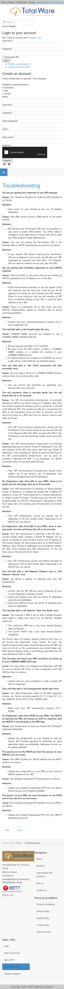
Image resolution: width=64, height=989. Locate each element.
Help (6, 946)
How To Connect (12, 952)
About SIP (9, 959)
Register (7, 160)
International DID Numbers (44, 874)
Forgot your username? (19, 66)
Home (19, 842)
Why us (39, 883)
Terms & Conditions (45, 904)
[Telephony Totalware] (32, 12)
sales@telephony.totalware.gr (49, 2)
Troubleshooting (21, 185)
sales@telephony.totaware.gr (16, 879)
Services (40, 865)
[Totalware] (20, 855)
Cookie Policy (42, 918)
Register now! (35, 37)
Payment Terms (43, 931)
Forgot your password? (19, 63)
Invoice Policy (42, 924)
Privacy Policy (42, 911)
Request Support (12, 973)
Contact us (41, 890)
